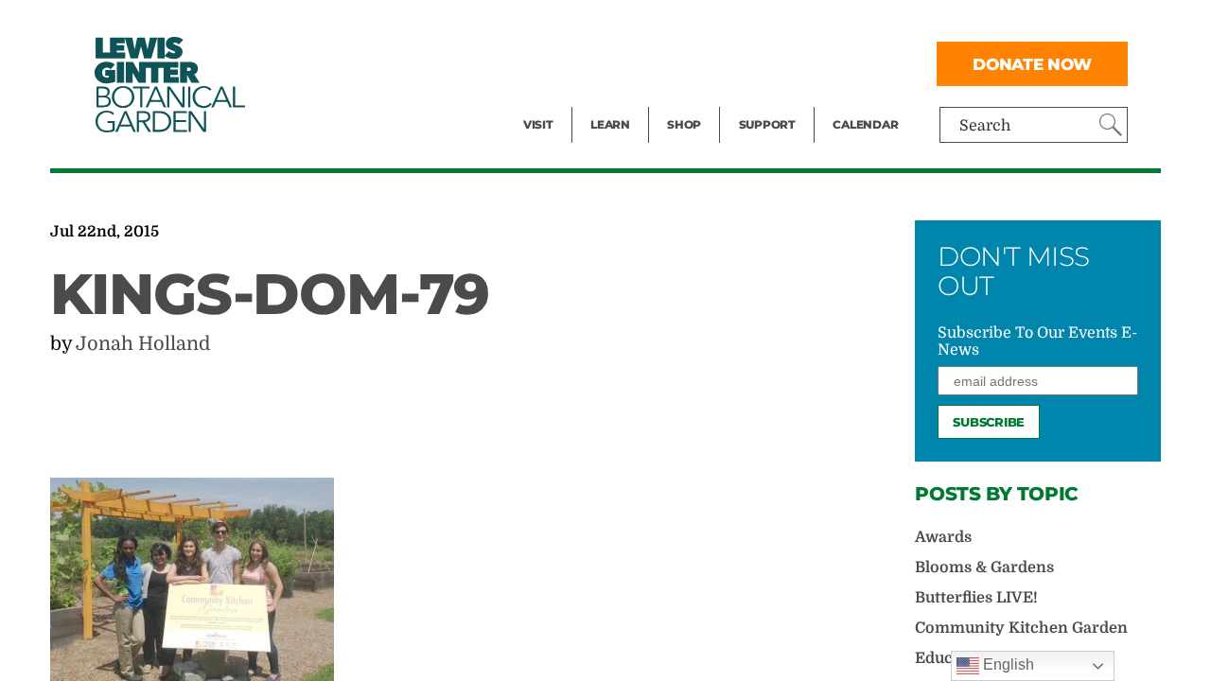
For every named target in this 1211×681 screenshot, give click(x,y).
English (1006, 664)
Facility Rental (575, 24)
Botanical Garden (168, 84)
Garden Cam (635, 62)
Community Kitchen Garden (1021, 628)
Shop (684, 124)
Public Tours (635, 24)
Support (767, 124)
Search (984, 125)
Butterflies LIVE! (976, 597)
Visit (538, 124)
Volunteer (773, 100)
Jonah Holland (143, 344)
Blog (605, 100)
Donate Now (1032, 64)
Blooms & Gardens (984, 567)
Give (754, 62)
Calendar (865, 124)
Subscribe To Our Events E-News (1037, 341)
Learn (610, 124)
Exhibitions (564, 100)
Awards (943, 537)
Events (547, 62)
